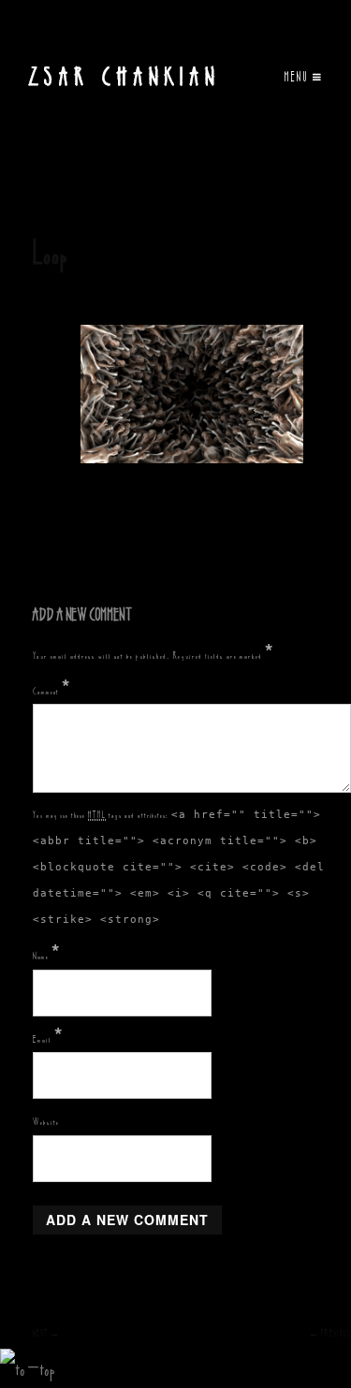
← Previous (330, 1333)
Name (47, 955)
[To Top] (27, 1367)
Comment (52, 690)
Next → (46, 1333)
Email (48, 1038)
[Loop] (191, 394)
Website (46, 1121)
